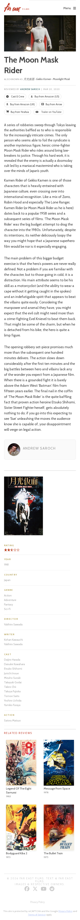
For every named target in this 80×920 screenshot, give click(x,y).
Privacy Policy (37, 902)
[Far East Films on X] (36, 889)
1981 (6, 564)
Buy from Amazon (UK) (22, 104)
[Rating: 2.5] (8, 551)
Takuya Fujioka (12, 691)
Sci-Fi (7, 609)
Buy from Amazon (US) (46, 96)
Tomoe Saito (11, 696)
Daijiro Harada (12, 659)
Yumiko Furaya (12, 705)
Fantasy (8, 604)
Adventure (10, 600)
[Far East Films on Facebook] (27, 889)
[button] (52, 5)
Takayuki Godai (13, 682)
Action (8, 595)
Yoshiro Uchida (12, 700)
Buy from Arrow (53, 104)
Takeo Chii (10, 686)
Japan (7, 580)
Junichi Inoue (11, 673)
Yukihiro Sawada (13, 624)
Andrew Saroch (30, 89)
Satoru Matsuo (12, 720)
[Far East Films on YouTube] (44, 889)
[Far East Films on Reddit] (53, 889)
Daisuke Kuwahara (14, 664)
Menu (67, 8)
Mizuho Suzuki (12, 677)
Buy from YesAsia (19, 112)
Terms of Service (37, 914)
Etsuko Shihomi (13, 668)
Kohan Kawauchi (13, 639)
